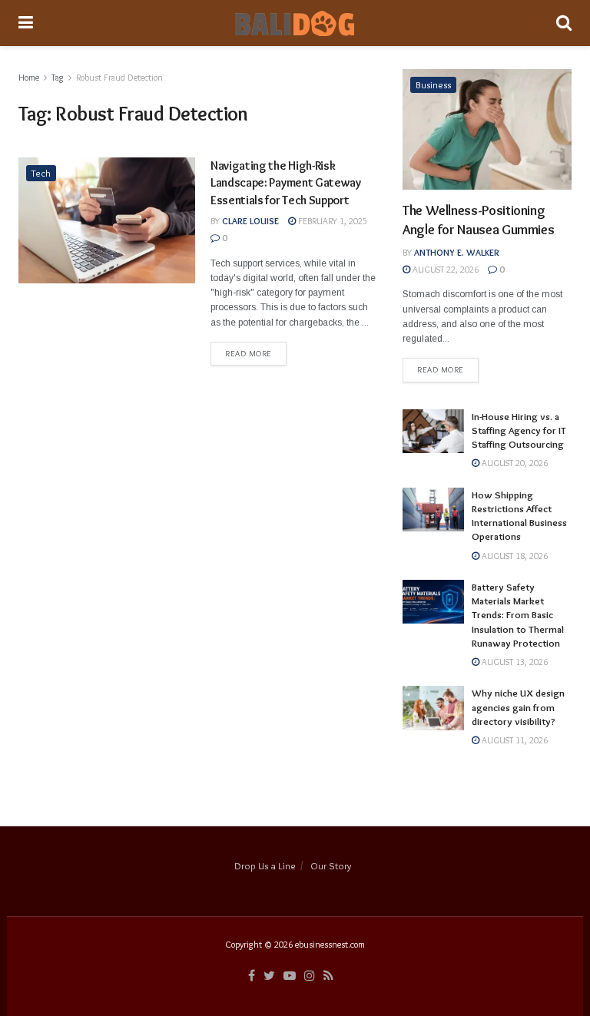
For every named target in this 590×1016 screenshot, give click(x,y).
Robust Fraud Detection (119, 77)
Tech (41, 173)
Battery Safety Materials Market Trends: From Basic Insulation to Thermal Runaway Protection (518, 615)
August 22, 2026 (444, 269)
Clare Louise (250, 221)
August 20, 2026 (513, 462)
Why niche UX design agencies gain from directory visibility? (518, 706)
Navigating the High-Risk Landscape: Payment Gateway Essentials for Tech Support (285, 182)
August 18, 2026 (513, 555)
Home (28, 77)
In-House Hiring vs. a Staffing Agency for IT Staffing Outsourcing (519, 430)
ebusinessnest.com (330, 944)
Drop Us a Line (265, 865)
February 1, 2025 (331, 221)
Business (433, 84)
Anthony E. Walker (456, 252)
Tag (57, 77)
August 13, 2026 (513, 661)
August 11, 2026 (513, 740)
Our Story (330, 865)
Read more (248, 353)
